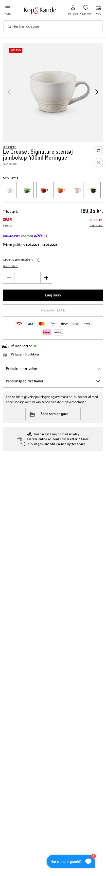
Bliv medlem (10, 266)
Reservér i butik (53, 310)
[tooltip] (98, 163)
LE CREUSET (9, 147)
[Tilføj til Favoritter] (98, 150)
